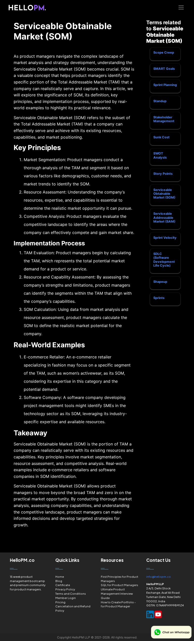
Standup (159, 101)
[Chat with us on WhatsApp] (171, 632)
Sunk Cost (161, 137)
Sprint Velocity (165, 238)
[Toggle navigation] (181, 7)
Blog (58, 581)
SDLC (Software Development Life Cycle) (164, 259)
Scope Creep (163, 52)
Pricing (60, 602)
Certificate (62, 585)
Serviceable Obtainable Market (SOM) (164, 194)
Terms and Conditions (70, 593)
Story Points (163, 174)
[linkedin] (150, 614)
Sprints (158, 298)
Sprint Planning (165, 85)
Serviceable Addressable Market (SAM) (164, 217)
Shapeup (160, 282)
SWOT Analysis (160, 155)
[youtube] (158, 614)
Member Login (65, 598)
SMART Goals (164, 69)
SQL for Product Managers (119, 585)
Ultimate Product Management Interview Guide (117, 593)
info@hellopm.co (158, 576)
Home (59, 576)
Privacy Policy (65, 589)
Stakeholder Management (163, 119)
